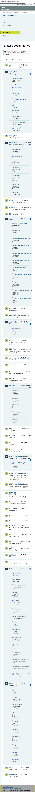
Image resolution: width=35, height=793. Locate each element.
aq (10, 65)
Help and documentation (9, 15)
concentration (17, 704)
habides (12, 435)
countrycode (17, 78)
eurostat (12, 365)
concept (17, 390)
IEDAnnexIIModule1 (14, 456)
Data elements (7, 25)
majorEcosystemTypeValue (17, 274)
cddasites (17, 230)
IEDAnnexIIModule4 (14, 484)
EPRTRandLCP (14, 349)
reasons (17, 184)
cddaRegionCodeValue (17, 223)
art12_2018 (13, 136)
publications (13, 555)
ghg (10, 428)
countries (17, 167)
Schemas (5, 29)
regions (17, 282)
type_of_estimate (17, 122)
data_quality (17, 87)
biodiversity (13, 214)
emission (17, 713)
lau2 (10, 520)
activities (17, 149)
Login (20, 4)
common (12, 308)
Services (5, 35)
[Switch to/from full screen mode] (23, 4)
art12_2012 (13, 72)
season (17, 110)
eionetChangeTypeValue (17, 260)
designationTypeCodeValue (17, 253)
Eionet (9, 12)
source (17, 404)
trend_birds (17, 116)
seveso (12, 562)
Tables (4, 22)
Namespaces (6, 39)
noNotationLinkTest (17, 616)
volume (17, 759)
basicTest (17, 573)
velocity (17, 752)
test (10, 569)
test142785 (17, 629)
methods (17, 175)
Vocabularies (6, 32)
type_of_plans (17, 128)
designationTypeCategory (17, 245)
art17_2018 (13, 207)
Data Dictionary (16, 12)
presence (17, 105)
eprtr (11, 340)
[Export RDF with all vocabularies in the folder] (30, 74)
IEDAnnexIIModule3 (14, 473)
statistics (17, 736)
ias (10, 442)
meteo (16, 729)
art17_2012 (13, 200)
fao (10, 372)
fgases (11, 378)
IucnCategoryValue (17, 267)
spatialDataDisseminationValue (17, 290)
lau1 (10, 515)
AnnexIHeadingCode (17, 463)
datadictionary (14, 315)
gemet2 (12, 385)
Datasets (5, 19)
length (16, 721)
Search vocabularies (11, 59)
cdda (11, 219)
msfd (11, 541)
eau (16, 592)
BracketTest (17, 579)
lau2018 (12, 525)
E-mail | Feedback (8, 787)
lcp (10, 534)
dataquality (13, 322)
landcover (13, 509)
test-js (16, 622)
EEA (10, 2)
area (16, 697)
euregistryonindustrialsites (14, 358)
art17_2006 (13, 143)
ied (10, 449)
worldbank (13, 774)
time (16, 745)
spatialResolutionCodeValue (17, 298)
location (17, 93)
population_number (17, 99)
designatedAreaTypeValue (17, 238)
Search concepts (25, 59)
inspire (11, 502)
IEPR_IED (12, 493)
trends (16, 192)
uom (11, 683)
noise (11, 548)
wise (11, 767)
